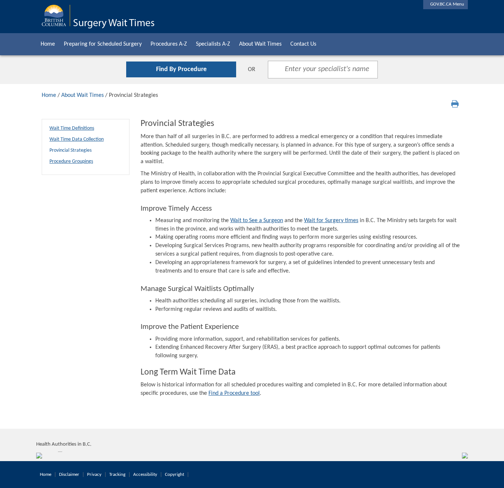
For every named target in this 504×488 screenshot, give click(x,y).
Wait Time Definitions (71, 128)
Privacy (94, 474)
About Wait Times (260, 44)
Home (48, 44)
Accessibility (145, 474)
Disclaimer (69, 474)
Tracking (117, 474)
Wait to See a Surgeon (256, 221)
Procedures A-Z (169, 44)
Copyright (174, 474)
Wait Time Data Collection (76, 139)
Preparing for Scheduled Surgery (103, 44)
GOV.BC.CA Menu (445, 4)
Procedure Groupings (71, 161)
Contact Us (303, 44)
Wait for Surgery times (331, 221)
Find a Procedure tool (234, 393)
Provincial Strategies (70, 150)
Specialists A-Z (213, 44)
